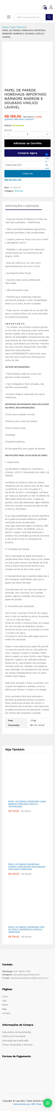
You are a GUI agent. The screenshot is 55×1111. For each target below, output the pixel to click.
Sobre (5, 1005)
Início (5, 996)
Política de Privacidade (13, 1036)
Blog (4, 1009)
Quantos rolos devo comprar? (19, 119)
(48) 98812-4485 (16, 971)
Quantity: (8, 130)
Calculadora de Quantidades (16, 1032)
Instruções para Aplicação (15, 1040)
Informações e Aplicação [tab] (22, 205)
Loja (4, 1000)
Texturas (19, 191)
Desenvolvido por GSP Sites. (27, 1104)
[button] (47, 1103)
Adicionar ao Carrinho (27, 143)
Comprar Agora (27, 152)
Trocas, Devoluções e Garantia (17, 1044)
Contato (6, 1013)
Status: (8, 125)
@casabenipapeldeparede (21, 974)
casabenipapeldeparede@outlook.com (25, 978)
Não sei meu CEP (13, 179)
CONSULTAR (27, 173)
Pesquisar (49, 17)
